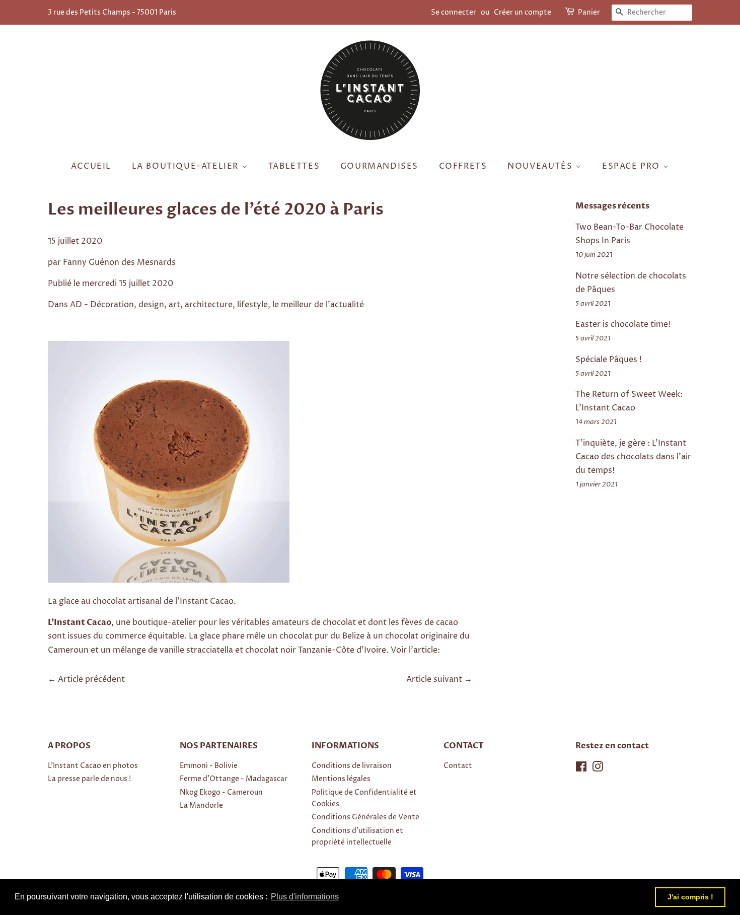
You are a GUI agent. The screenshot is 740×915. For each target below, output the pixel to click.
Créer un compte (522, 12)
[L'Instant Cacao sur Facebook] (581, 768)
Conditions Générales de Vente (365, 817)
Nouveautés (541, 166)
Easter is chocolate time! (623, 324)
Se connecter (453, 12)
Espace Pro (632, 166)
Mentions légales (341, 779)
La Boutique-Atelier (187, 166)
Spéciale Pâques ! (608, 359)
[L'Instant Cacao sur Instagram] (597, 768)
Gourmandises (379, 166)
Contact (457, 765)
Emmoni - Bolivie (209, 765)
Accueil (91, 166)
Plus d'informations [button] (305, 896)
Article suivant (434, 679)
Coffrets (463, 166)
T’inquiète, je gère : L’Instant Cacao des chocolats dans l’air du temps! (633, 457)
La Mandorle (201, 805)
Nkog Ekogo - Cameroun (221, 792)
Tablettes (294, 166)
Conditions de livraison (352, 765)
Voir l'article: (415, 650)
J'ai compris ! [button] (690, 897)
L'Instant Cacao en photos (93, 765)
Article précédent (91, 679)
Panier (589, 12)
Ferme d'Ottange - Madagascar (233, 779)
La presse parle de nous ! (89, 779)
